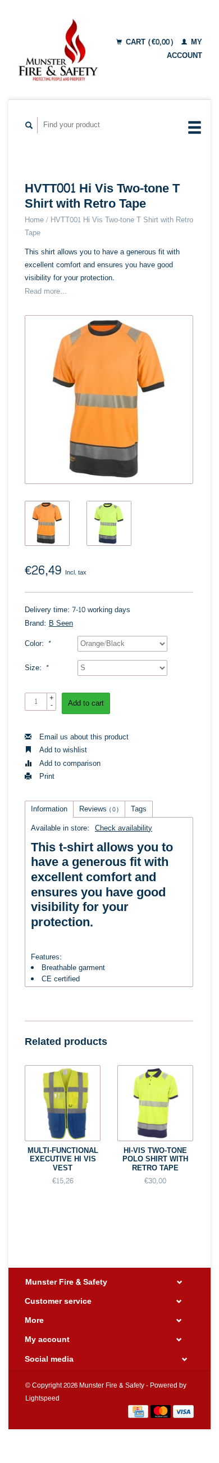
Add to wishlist (62, 750)
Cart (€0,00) (150, 42)
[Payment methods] (139, 1414)
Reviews (99, 809)
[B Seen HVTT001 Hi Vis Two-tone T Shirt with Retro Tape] (109, 399)
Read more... (46, 291)
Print (45, 776)
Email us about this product (83, 737)
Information (49, 809)
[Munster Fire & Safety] (58, 49)
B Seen (61, 623)
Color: (38, 644)
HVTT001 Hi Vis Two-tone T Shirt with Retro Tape (109, 226)
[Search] (29, 125)
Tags (139, 809)
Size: (36, 668)
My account (184, 48)
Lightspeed (42, 1398)
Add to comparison (69, 763)
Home (34, 220)
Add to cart (86, 703)
